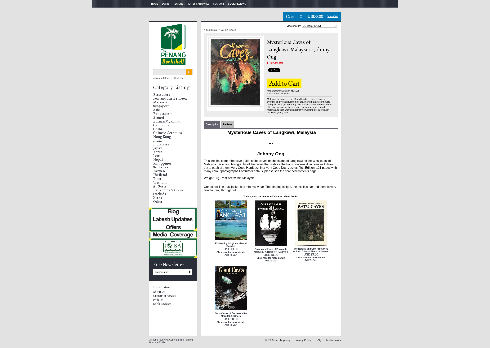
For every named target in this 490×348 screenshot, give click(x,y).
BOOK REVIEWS (237, 3)
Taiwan (159, 171)
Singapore (161, 106)
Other (158, 201)
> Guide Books (227, 29)
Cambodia (161, 125)
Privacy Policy (303, 340)
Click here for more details (230, 252)
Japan (157, 148)
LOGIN (165, 3)
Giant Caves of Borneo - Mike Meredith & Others (231, 314)
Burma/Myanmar (167, 121)
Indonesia (161, 144)
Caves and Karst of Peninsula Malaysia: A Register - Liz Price (271, 250)
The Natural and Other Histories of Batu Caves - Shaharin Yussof (310, 250)
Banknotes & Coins (168, 190)
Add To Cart (231, 255)
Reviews (227, 124)
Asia (156, 109)
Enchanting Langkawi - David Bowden (231, 244)
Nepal (158, 159)
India (157, 140)
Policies (158, 300)
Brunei (158, 117)
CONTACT (218, 3)
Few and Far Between (170, 98)
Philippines (162, 163)
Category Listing (171, 87)
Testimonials (333, 340)
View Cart (332, 16)
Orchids (159, 193)
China (158, 128)
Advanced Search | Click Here (169, 78)
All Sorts (159, 186)
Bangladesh (162, 113)
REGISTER (179, 3)
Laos (156, 155)
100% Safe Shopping (277, 340)
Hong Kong (162, 136)
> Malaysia (211, 29)
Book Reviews (162, 304)
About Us (159, 292)
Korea (158, 151)
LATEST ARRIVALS (198, 3)
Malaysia (160, 102)
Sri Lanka (160, 167)
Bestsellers (161, 94)
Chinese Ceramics (167, 132)
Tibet (157, 178)
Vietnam (160, 182)
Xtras (157, 197)
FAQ (318, 340)
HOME (154, 3)
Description (212, 124)
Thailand (160, 174)
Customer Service (164, 296)
